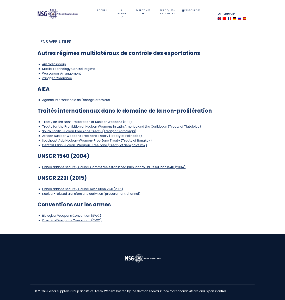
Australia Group (54, 64)
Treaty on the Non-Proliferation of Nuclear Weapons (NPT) (87, 122)
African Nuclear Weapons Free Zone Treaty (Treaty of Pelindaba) (92, 136)
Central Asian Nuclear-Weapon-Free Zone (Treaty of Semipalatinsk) (94, 145)
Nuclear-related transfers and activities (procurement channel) (91, 193)
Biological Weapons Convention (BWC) (71, 215)
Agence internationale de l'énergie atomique (76, 100)
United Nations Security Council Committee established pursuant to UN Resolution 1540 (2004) (114, 167)
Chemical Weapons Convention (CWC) (72, 220)
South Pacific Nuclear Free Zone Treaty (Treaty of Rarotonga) (89, 131)
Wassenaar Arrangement (61, 73)
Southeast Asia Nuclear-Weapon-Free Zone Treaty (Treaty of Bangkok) (97, 140)
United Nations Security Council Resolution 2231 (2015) (82, 189)
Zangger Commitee (57, 78)
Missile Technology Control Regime (68, 69)
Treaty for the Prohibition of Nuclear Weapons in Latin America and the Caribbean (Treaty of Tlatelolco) (121, 126)
